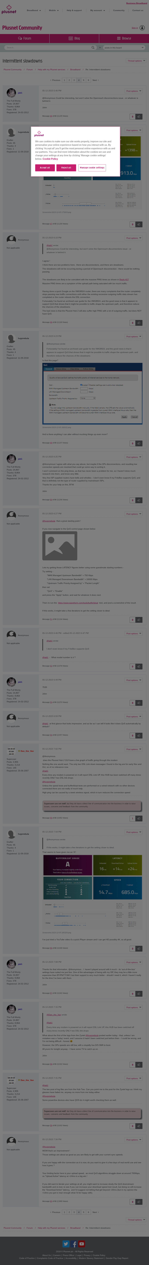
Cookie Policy (50, 159)
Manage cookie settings (92, 168)
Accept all (45, 168)
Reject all (66, 168)
